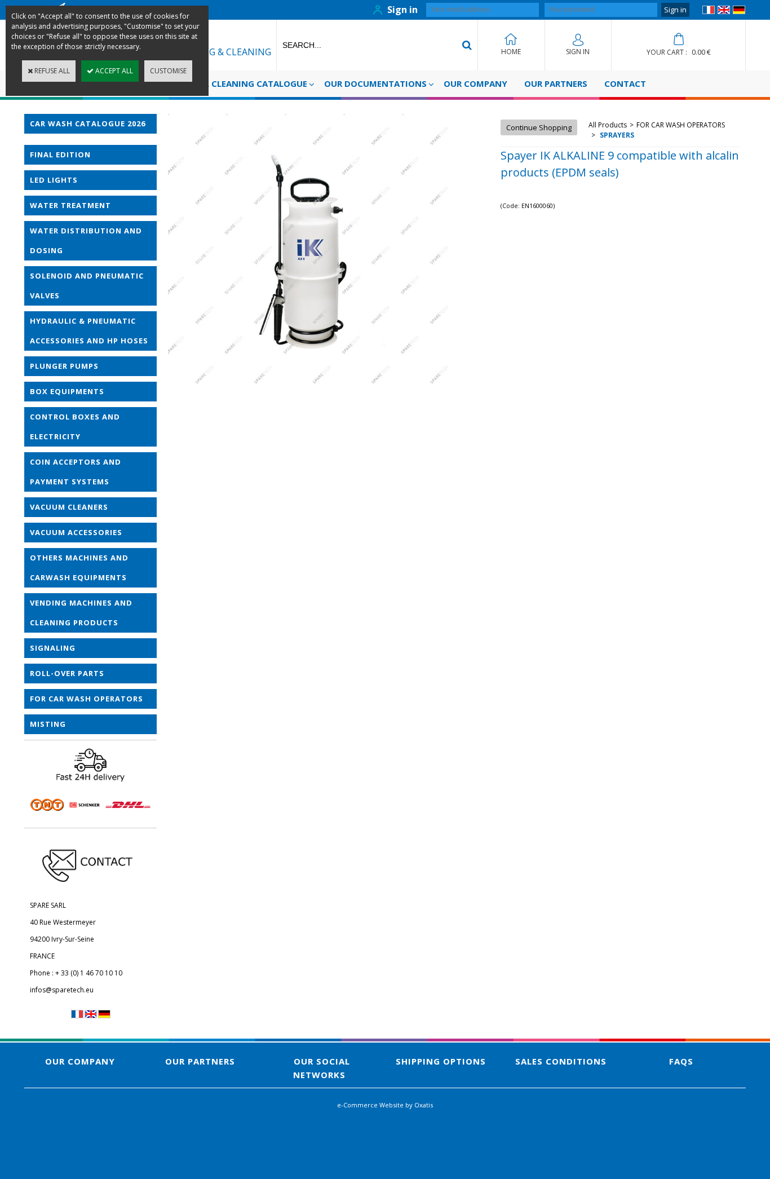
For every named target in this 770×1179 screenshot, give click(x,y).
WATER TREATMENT (70, 205)
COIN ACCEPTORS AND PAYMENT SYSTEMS (75, 472)
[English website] (724, 11)
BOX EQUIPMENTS (67, 391)
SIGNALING (53, 648)
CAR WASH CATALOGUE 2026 (87, 123)
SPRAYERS (616, 135)
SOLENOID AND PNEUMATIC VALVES (87, 286)
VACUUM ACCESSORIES (76, 532)
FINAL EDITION (60, 154)
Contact (625, 83)
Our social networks (321, 1068)
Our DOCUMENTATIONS (375, 83)
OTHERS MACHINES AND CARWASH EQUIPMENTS (79, 567)
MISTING (48, 724)
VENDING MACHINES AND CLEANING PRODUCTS (81, 613)
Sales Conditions (561, 1061)
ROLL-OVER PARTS (67, 673)
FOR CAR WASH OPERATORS (86, 699)
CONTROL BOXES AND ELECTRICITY (75, 426)
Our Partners (555, 83)
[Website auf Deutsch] (739, 11)
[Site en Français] (708, 11)
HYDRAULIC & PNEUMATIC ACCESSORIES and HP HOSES (89, 331)
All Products (607, 125)
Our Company (475, 83)
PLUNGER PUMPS (64, 366)
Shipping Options (441, 1061)
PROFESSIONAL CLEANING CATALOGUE (227, 83)
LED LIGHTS (54, 180)
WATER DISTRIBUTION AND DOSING (86, 240)
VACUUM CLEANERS (69, 507)
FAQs (681, 1061)
